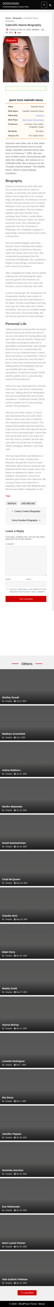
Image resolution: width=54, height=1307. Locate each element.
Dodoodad (11, 3)
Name (8, 579)
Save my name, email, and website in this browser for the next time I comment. (28, 590)
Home (8, 18)
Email (29, 579)
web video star (28, 503)
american (12, 503)
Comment (10, 544)
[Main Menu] (44, 5)
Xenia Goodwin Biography (25, 520)
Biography (17, 18)
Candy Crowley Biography (27, 511)
